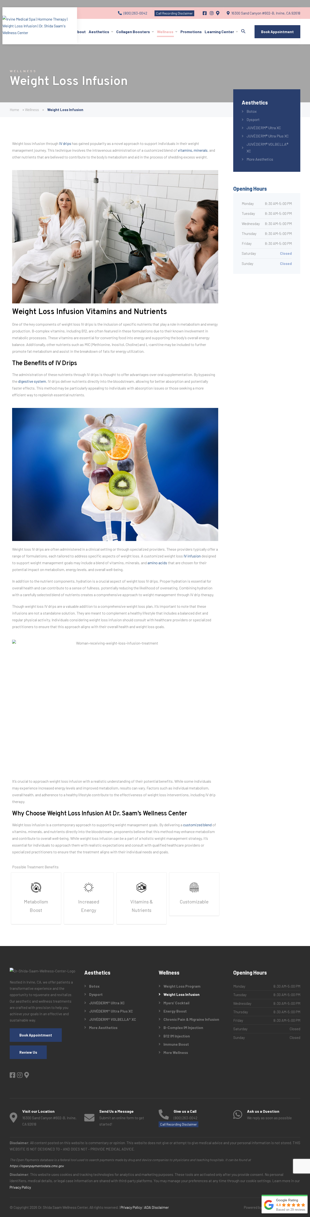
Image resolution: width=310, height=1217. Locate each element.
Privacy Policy (20, 1187)
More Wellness (175, 1052)
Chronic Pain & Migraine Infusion (191, 1019)
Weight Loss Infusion (181, 994)
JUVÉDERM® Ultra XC (264, 127)
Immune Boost (176, 1044)
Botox (252, 111)
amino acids (157, 562)
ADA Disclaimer (156, 1207)
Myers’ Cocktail (176, 1003)
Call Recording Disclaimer (174, 13)
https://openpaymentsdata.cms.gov (36, 1166)
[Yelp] (217, 13)
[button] (243, 31)
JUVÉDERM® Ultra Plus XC (268, 136)
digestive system (32, 381)
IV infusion (192, 556)
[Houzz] (26, 1075)
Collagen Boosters (133, 31)
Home (14, 109)
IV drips (65, 143)
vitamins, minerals (193, 150)
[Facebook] (205, 13)
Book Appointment (277, 32)
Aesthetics (99, 31)
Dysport (253, 119)
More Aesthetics (260, 159)
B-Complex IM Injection (183, 1027)
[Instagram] (212, 13)
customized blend (197, 824)
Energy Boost (175, 1011)
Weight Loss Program (182, 986)
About (80, 31)
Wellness (165, 31)
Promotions (191, 31)
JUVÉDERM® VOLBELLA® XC (267, 147)
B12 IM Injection (176, 1036)
